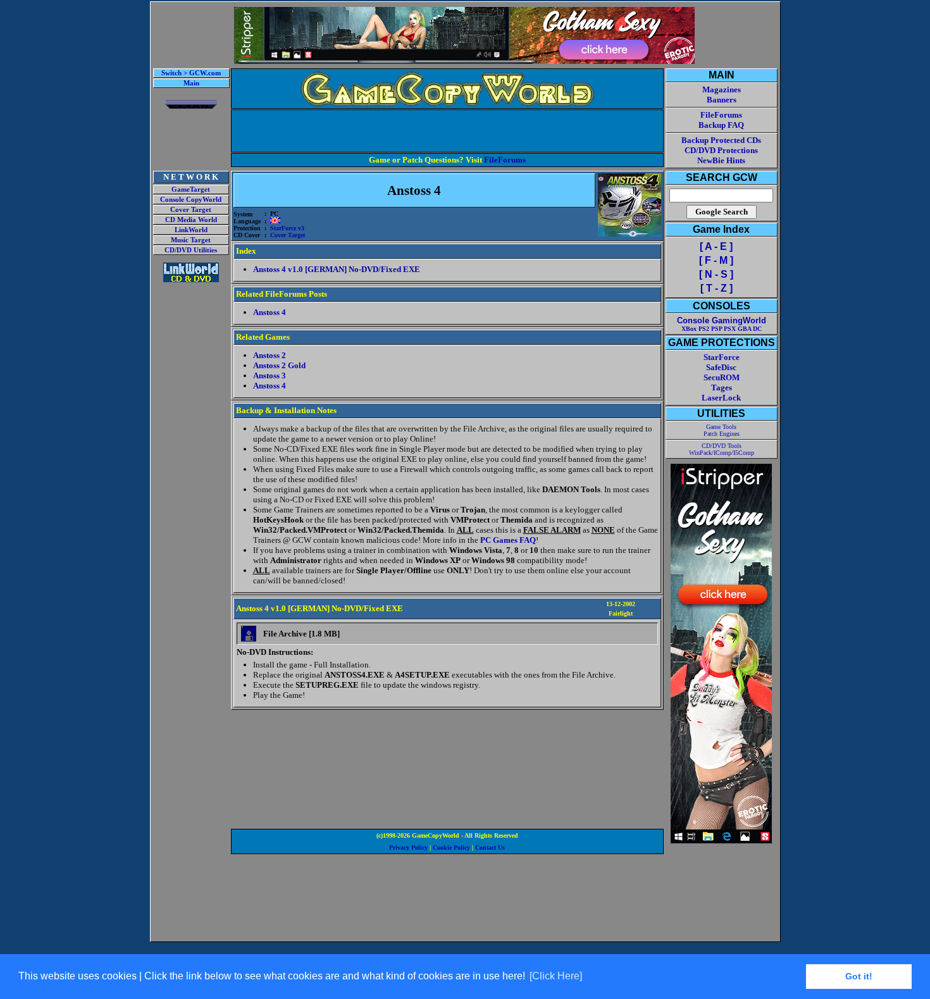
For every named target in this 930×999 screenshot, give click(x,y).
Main (191, 83)
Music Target (191, 240)
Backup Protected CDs (721, 140)
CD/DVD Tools (721, 445)
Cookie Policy (451, 847)
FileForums (505, 159)
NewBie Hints (721, 160)
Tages (721, 387)
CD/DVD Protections (721, 150)
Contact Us (490, 847)
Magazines (721, 89)
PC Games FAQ (508, 540)
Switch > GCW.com (191, 73)
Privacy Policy (408, 847)
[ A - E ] (716, 246)
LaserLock (721, 397)
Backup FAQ (721, 125)
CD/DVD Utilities (190, 250)
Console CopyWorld (190, 199)
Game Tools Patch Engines (722, 430)
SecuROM (722, 377)
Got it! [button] (858, 976)
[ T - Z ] (716, 288)
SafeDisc (721, 367)
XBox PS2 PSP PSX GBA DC (721, 328)
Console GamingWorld (721, 320)
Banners (721, 99)
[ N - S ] (716, 274)
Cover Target (190, 209)
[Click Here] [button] (556, 976)
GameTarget (190, 189)
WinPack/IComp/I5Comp (721, 452)
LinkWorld (191, 229)
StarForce (722, 357)
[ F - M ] (716, 260)
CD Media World (191, 219)
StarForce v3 (287, 228)
